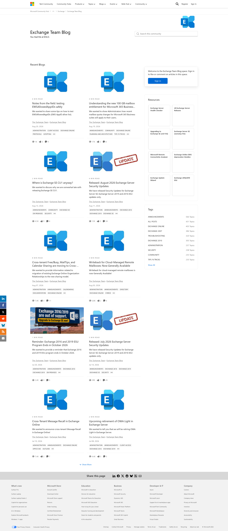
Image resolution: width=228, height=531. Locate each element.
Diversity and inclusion (191, 511)
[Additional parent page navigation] (53, 11)
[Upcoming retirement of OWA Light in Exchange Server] (114, 400)
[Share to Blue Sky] (131, 475)
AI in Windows (15, 511)
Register (185, 4)
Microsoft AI (118, 490)
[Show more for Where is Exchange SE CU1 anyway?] (54, 213)
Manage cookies (139, 527)
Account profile (52, 490)
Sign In (193, 4)
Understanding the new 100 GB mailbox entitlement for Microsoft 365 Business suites (112, 104)
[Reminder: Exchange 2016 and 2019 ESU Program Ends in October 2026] (57, 320)
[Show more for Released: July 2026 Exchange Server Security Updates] (111, 372)
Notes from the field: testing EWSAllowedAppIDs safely (48, 104)
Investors (187, 507)
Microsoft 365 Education (89, 502)
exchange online (156, 226)
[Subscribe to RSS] (135, 475)
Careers (186, 490)
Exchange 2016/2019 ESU (182, 179)
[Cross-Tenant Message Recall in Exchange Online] (57, 400)
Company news (189, 498)
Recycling (184, 527)
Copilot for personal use (19, 507)
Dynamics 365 (118, 498)
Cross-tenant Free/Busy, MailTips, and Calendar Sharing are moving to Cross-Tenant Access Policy (54, 263)
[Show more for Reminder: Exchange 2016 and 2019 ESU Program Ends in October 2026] (59, 372)
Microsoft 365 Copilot (121, 515)
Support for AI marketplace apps (160, 502)
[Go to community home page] (32, 4)
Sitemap (106, 527)
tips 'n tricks (154, 259)
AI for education (86, 519)
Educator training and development (92, 511)
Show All (151, 265)
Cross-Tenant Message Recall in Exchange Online (55, 422)
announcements (156, 216)
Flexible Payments (53, 519)
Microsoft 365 (118, 502)
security (152, 250)
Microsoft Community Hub (39, 11)
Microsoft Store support (54, 498)
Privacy (128, 527)
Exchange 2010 (155, 240)
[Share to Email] (140, 475)
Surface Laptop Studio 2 (19, 498)
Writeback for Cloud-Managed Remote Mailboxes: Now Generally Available (111, 263)
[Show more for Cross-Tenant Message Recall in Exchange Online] (52, 448)
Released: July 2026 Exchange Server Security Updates (110, 343)
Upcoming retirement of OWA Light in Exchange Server (111, 422)
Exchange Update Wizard (157, 179)
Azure (151, 490)
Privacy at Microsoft (190, 502)
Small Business (119, 519)
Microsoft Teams (119, 511)
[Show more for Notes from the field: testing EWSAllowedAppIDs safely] (54, 134)
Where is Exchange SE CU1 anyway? (52, 182)
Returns (49, 502)
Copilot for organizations (19, 502)
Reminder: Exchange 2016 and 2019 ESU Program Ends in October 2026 (55, 343)
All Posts (152, 221)
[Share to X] (122, 475)
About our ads (194, 527)
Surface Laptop (16, 494)
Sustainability (188, 519)
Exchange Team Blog (58, 122)
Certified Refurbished (54, 511)
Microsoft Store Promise (55, 515)
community (153, 255)
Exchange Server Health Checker (157, 109)
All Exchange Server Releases (182, 109)
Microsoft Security (120, 494)
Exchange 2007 (155, 231)
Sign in (158, 80)
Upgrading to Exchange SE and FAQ (159, 132)
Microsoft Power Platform (122, 507)
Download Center (52, 494)
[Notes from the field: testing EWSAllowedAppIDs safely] (57, 82)
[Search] (177, 4)
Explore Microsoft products (19, 515)
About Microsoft (189, 494)
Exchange (61, 11)
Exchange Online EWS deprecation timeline (183, 155)
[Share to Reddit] (127, 475)
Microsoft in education (88, 490)
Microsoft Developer (156, 494)
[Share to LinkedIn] (114, 475)
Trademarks (162, 527)
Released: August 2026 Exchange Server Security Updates (111, 184)
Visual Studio (154, 519)
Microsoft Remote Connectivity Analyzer (159, 155)
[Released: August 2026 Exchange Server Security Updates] (114, 161)
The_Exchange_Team (40, 122)
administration (155, 245)
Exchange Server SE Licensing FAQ (182, 132)
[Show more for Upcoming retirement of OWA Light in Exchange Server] (118, 448)
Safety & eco (173, 527)
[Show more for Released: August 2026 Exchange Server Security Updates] (116, 213)
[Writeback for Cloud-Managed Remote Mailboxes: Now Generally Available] (114, 241)
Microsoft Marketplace (157, 511)
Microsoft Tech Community (158, 507)
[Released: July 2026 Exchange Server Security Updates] (114, 320)
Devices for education (88, 494)
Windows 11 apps (17, 519)
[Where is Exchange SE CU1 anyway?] (57, 161)
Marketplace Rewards (157, 515)
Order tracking (51, 507)
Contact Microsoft (117, 527)
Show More (86, 464)
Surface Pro (15, 490)
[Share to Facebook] (118, 475)
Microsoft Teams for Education (91, 498)
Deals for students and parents (91, 515)
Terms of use (152, 527)
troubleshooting (156, 236)
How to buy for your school (89, 507)
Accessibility (188, 515)
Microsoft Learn (155, 498)
